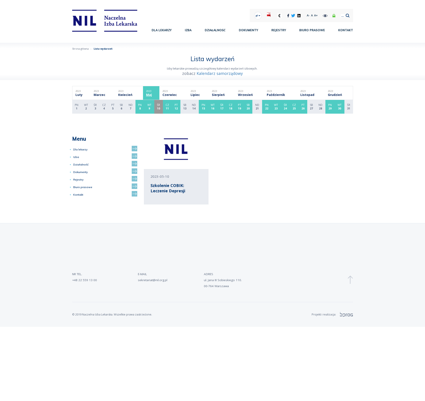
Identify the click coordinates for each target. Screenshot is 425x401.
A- (308, 15)
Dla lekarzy (162, 30)
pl (257, 15)
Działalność (215, 30)
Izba (188, 30)
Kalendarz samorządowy (220, 73)
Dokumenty (248, 30)
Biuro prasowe (312, 30)
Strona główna (80, 48)
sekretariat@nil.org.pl (152, 280)
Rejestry (278, 30)
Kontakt (345, 30)
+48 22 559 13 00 (84, 280)
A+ (316, 15)
